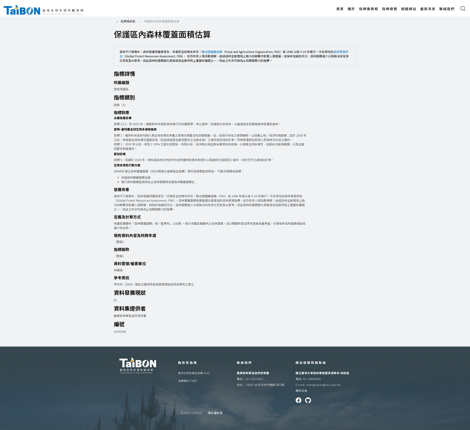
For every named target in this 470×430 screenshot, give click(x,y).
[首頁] (43, 9)
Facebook (298, 400)
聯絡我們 (447, 8)
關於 (351, 8)
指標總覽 (389, 8)
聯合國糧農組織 (212, 51)
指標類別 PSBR (187, 381)
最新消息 (428, 8)
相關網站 (409, 8)
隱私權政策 (215, 413)
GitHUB (308, 400)
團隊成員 (301, 390)
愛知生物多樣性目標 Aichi (194, 373)
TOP (346, 412)
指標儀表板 (368, 8)
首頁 (340, 8)
